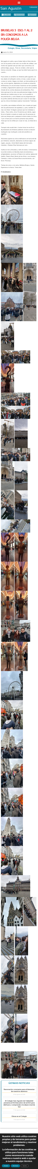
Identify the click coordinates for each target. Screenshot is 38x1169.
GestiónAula (20, 15)
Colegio (11, 48)
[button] (19, 2)
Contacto (33, 15)
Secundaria (26, 48)
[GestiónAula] (15, 15)
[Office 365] (3, 15)
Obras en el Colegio (19, 1116)
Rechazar (15, 1165)
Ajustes (25, 1165)
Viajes (34, 48)
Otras (17, 48)
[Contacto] (29, 15)
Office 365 (7, 15)
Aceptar (6, 1165)
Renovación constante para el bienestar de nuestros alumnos (19, 1090)
